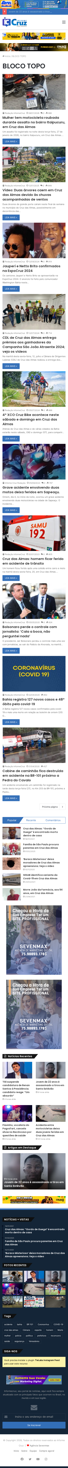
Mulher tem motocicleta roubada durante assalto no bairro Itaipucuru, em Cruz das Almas (33, 122)
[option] (34, 1171)
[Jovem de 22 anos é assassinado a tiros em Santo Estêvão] (51, 1070)
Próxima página (50, 806)
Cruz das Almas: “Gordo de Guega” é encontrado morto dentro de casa (40, 832)
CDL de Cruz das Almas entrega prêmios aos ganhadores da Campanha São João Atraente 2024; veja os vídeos (33, 344)
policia (18, 1335)
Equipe (33, 1450)
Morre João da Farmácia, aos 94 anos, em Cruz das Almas (43, 891)
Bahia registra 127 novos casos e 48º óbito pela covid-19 (33, 701)
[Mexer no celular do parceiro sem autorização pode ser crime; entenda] (12, 1276)
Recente (31, 820)
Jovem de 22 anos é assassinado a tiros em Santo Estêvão (50, 1085)
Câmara (26, 1330)
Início (7, 56)
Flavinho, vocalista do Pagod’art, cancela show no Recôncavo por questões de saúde (17, 1130)
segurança (19, 1341)
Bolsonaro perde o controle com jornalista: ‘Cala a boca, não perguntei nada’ (29, 631)
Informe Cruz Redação (15, 483)
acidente (8, 1324)
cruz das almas (11, 1330)
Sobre (24, 1450)
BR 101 (30, 1324)
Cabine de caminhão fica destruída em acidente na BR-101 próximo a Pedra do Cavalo (32, 775)
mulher (7, 1335)
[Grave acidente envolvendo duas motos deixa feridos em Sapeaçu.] (34, 461)
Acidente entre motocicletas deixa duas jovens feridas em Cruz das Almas (50, 1130)
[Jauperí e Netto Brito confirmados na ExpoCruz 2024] (34, 240)
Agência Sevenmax (39, 1445)
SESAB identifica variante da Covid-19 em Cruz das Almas (40, 876)
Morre (60, 1330)
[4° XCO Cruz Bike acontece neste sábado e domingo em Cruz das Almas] (34, 389)
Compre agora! (46, 1450)
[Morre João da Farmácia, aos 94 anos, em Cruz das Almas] (11, 894)
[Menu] (64, 23)
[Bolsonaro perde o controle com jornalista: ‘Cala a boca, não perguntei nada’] (34, 601)
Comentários (53, 820)
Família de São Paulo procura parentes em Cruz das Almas (41, 846)
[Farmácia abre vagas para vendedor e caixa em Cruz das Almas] (34, 1302)
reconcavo (56, 1335)
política (29, 1335)
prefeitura (41, 1335)
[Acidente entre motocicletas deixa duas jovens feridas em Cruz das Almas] (51, 1113)
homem (49, 1330)
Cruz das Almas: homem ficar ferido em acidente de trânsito (33, 561)
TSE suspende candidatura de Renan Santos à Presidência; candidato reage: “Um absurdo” (16, 1088)
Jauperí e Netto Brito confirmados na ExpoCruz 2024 (31, 268)
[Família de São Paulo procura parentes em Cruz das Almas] (11, 849)
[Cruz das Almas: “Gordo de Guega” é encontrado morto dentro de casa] (11, 833)
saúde (7, 1341)
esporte (38, 1330)
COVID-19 (58, 1324)
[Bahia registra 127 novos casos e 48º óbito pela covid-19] (34, 673)
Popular (12, 820)
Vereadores (34, 1341)
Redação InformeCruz (15, 113)
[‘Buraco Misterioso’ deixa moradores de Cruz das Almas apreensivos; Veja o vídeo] (11, 863)
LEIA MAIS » (11, 141)
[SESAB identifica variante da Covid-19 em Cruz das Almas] (11, 879)
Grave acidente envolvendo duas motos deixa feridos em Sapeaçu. (31, 489)
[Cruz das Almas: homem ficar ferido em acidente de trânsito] (34, 533)
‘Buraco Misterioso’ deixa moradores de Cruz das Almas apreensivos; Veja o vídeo (41, 862)
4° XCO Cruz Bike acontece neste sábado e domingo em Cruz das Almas (30, 419)
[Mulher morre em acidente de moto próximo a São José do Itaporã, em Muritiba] (55, 1302)
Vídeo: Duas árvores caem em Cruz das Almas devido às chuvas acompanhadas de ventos (32, 195)
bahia (19, 1324)
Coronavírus (43, 1324)
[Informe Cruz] (14, 22)
